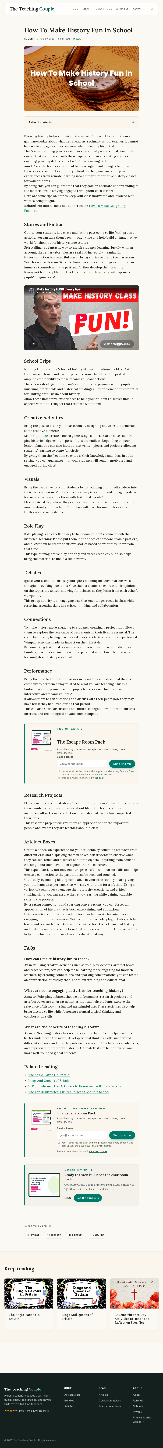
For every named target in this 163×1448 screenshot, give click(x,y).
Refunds (138, 1400)
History (77, 38)
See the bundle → (88, 1197)
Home (74, 8)
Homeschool (103, 8)
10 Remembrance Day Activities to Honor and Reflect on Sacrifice (76, 1086)
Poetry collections (110, 1406)
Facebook (54, 1234)
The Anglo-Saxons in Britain (49, 1075)
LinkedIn (75, 1234)
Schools (138, 1406)
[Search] (152, 9)
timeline (41, 436)
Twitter (33, 1234)
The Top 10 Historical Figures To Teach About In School (68, 1092)
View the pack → (98, 777)
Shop (86, 8)
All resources (72, 1394)
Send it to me (122, 763)
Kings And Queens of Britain (49, 1081)
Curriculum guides (110, 1400)
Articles (122, 8)
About (137, 8)
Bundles (69, 1400)
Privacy (137, 1411)
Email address (65, 756)
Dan (30, 38)
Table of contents (40, 122)
